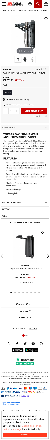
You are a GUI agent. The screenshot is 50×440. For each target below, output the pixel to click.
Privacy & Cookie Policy (22, 382)
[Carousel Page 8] (39, 292)
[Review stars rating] (39, 69)
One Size (7, 92)
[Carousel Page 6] (31, 292)
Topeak (12, 11)
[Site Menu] (3, 4)
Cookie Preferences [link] (25, 385)
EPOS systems (28, 379)
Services (23, 310)
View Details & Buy (25, 282)
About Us (23, 317)
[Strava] (9, 343)
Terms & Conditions (9, 382)
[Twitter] (25, 343)
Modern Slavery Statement (39, 382)
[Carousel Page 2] (15, 292)
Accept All (25, 435)
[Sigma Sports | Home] (15, 4)
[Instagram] (41, 343)
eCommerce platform (15, 379)
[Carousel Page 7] (35, 292)
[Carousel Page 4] (23, 292)
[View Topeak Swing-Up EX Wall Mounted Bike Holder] (25, 246)
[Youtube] (33, 343)
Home (5, 11)
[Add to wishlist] (46, 19)
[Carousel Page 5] (27, 292)
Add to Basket (34, 110)
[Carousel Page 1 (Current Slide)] (11, 292)
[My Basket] (46, 4)
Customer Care (23, 304)
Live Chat (33, 328)
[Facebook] (17, 343)
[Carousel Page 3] (19, 292)
